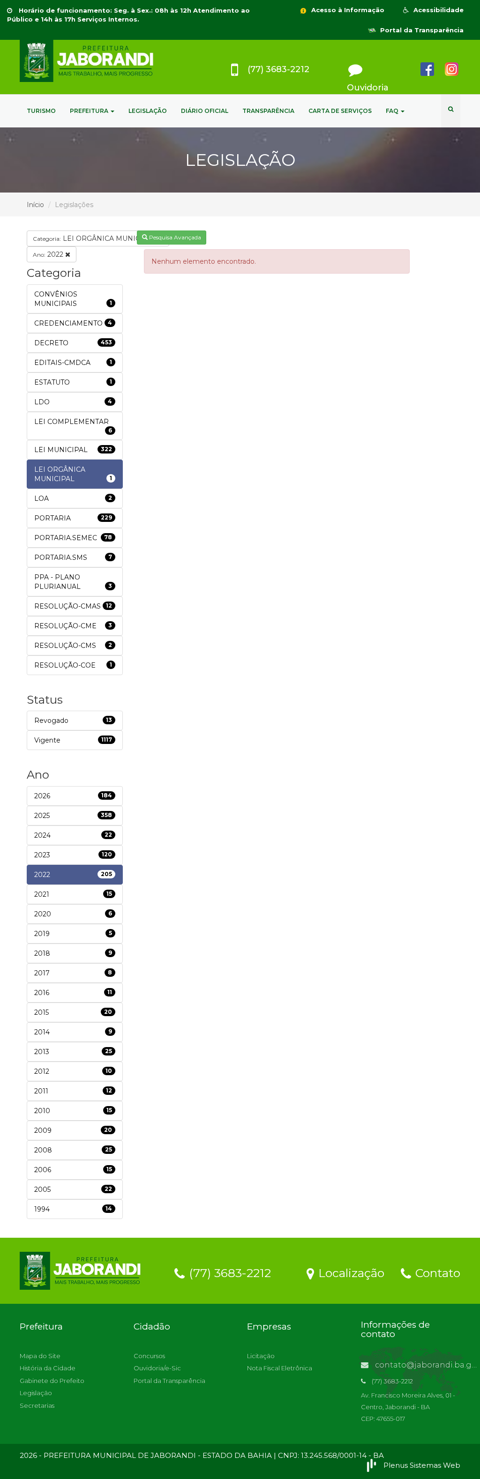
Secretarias (37, 1405)
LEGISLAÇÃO (147, 110)
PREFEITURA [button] (90, 110)
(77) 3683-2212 (228, 1272)
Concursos (149, 1356)
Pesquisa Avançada (174, 237)
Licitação (261, 1356)
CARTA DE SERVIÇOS (340, 110)
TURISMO (41, 110)
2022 (49, 254)
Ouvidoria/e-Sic (157, 1368)
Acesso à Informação (346, 10)
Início (35, 205)
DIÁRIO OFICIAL (204, 110)
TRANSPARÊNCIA (268, 110)
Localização (349, 1272)
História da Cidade (47, 1368)
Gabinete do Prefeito (52, 1380)
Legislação (36, 1393)
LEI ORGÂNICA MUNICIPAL (95, 238)
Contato (436, 1272)
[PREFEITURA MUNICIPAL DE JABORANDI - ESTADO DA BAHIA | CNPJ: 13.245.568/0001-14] (88, 61)
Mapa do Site (40, 1356)
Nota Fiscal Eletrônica (279, 1368)
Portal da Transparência (421, 30)
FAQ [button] (393, 110)
